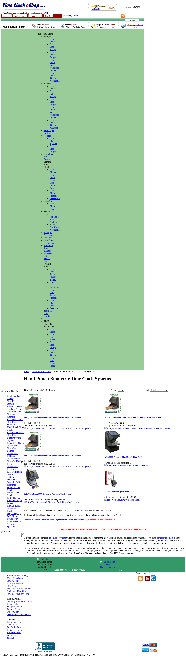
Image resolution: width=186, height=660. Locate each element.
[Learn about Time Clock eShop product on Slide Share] (153, 580)
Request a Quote (14, 630)
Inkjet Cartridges (54, 225)
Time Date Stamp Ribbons (53, 294)
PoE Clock (12, 516)
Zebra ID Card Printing (48, 313)
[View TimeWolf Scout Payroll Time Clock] (122, 500)
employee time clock (71, 543)
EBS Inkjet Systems (49, 131)
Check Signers (53, 278)
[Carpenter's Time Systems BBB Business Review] (45, 652)
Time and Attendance (12, 415)
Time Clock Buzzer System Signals (14, 438)
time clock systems (57, 538)
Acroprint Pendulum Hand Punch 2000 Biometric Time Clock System (132, 417)
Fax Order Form (14, 627)
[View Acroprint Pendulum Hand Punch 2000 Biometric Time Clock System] (137, 428)
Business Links (14, 632)
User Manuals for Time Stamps (15, 584)
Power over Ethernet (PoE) (14, 520)
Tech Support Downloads (19, 614)
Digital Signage (14, 513)
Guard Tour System (12, 475)
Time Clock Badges (53, 55)
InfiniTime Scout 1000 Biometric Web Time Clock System (47, 494)
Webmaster (12, 635)
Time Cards (52, 330)
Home (26, 371)
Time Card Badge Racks (53, 362)
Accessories (55, 81)
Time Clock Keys (52, 62)
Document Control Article (19, 588)
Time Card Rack (14, 458)
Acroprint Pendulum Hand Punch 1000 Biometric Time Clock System (52, 417)
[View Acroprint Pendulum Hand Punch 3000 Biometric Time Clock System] (57, 466)
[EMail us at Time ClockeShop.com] (108, 567)
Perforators (12, 479)
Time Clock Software (12, 423)
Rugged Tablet (13, 505)
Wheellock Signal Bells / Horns (49, 257)
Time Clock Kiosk (12, 509)
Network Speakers (11, 525)
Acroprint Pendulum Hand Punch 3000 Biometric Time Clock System (52, 455)
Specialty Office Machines (14, 483)
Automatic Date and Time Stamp (14, 407)
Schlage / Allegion (48, 233)
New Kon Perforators (49, 241)
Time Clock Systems (53, 141)
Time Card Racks (52, 337)
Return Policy (13, 604)
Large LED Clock (15, 443)
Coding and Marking (16, 591)
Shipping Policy (14, 606)
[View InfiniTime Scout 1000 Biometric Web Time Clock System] (52, 502)
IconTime (48, 135)
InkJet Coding (13, 498)
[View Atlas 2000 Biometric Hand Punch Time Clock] (127, 465)
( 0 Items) (139, 25)
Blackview (49, 237)
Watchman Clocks (54, 69)
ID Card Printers (14, 471)
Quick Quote (13, 612)
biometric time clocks (165, 538)
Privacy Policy (13, 609)
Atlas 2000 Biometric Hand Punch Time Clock (123, 457)
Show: (114, 390)
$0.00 (135, 27)
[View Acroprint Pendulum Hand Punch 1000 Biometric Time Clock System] (57, 428)
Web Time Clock (15, 419)
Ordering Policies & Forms (19, 601)
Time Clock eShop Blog (18, 594)
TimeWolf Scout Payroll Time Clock (119, 491)
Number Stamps (14, 411)
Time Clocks (53, 40)
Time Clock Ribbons (53, 75)
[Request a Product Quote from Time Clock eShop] (102, 28)
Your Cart (132, 25)
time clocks (66, 548)
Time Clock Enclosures (12, 467)
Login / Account (14, 622)
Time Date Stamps (53, 47)
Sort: (147, 390)
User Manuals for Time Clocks (15, 579)
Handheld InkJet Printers (54, 219)
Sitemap (10, 637)
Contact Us (12, 624)
